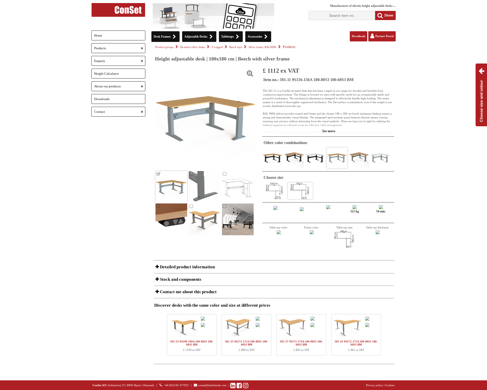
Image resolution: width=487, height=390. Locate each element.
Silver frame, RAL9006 (262, 47)
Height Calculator (106, 73)
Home (98, 35)
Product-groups (164, 47)
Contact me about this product (188, 291)
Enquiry (119, 62)
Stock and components (180, 279)
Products (119, 49)
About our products (119, 87)
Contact (119, 113)
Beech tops (235, 47)
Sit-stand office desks (192, 47)
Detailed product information (187, 266)
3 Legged (217, 47)
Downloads (102, 99)
